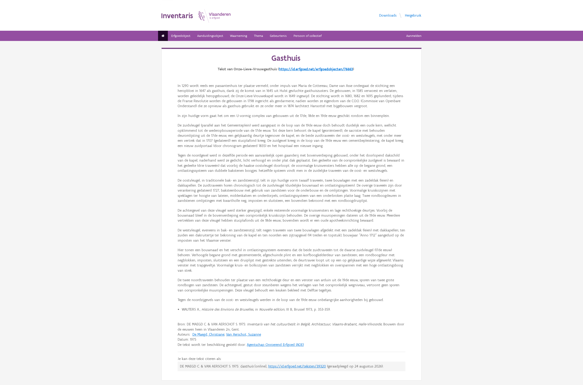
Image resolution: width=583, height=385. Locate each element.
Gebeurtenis (278, 36)
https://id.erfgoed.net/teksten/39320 (297, 366)
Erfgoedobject (180, 36)
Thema (258, 36)
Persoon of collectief (308, 36)
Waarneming (238, 36)
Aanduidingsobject (210, 36)
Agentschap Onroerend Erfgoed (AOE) (275, 344)
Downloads (387, 15)
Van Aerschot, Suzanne (243, 334)
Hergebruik (413, 15)
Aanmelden (414, 36)
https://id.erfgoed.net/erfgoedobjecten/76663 (316, 69)
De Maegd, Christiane (208, 334)
